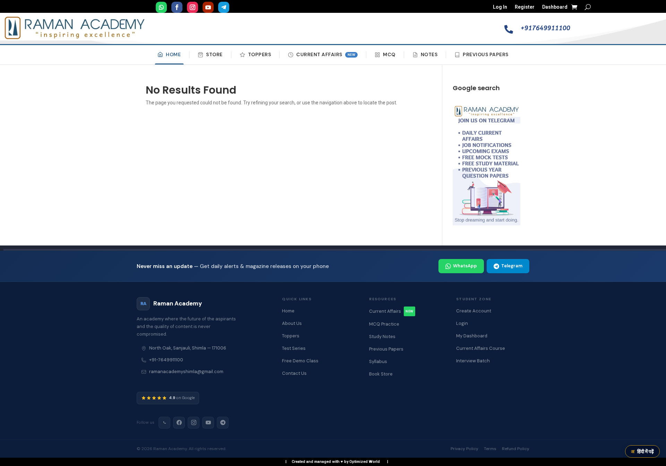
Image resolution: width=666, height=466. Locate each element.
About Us (292, 323)
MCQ (389, 54)
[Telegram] (223, 423)
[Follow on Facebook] (176, 7)
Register (525, 7)
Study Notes (382, 336)
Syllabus (378, 361)
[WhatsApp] (164, 423)
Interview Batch (473, 361)
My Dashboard (471, 336)
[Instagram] (193, 423)
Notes (429, 54)
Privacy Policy (464, 448)
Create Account (473, 311)
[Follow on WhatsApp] (161, 7)
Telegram (511, 266)
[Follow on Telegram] (223, 7)
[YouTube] (208, 423)
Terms (490, 448)
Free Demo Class (300, 361)
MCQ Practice (384, 324)
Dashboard (554, 7)
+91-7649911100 (166, 360)
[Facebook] (179, 423)
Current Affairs (325, 54)
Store (214, 54)
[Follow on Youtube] (208, 7)
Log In (500, 7)
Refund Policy (515, 448)
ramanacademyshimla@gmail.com (186, 371)
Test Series (294, 348)
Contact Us (294, 373)
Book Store (381, 374)
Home (173, 54)
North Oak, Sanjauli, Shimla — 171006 (187, 348)
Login (462, 323)
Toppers (259, 54)
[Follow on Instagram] (192, 7)
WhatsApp (465, 266)
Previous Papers (486, 54)
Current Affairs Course (480, 348)
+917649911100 (545, 28)
